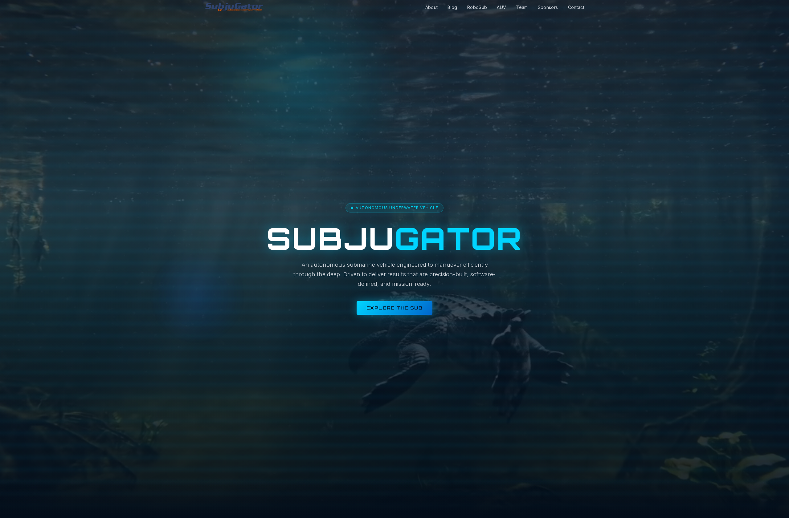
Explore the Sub (394, 307)
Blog (452, 7)
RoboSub (477, 7)
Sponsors (548, 7)
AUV (501, 7)
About (431, 7)
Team (522, 7)
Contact (576, 7)
